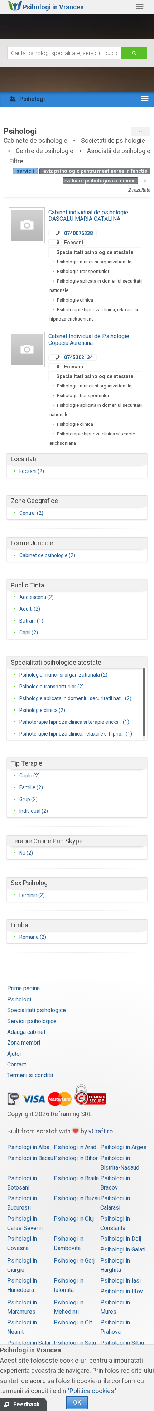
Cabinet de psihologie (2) (47, 555)
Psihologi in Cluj (74, 1218)
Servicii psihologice (32, 1021)
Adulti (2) (29, 609)
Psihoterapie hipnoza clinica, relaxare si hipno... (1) (75, 734)
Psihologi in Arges (123, 1147)
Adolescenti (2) (36, 597)
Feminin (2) (32, 895)
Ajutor (14, 1053)
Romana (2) (32, 937)
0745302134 (78, 357)
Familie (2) (31, 787)
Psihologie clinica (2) (42, 710)
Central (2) (31, 513)
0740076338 (78, 233)
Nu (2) (26, 853)
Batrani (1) (31, 621)
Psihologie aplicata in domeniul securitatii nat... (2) (75, 698)
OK (77, 1402)
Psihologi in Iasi (120, 1280)
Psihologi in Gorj (74, 1260)
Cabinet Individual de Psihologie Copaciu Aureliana (88, 339)
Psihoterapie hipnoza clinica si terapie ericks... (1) (74, 722)
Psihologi (19, 999)
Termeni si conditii (30, 1075)
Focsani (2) (31, 471)
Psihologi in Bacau (30, 1158)
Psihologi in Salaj (28, 1342)
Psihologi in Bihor (76, 1158)
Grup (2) (28, 799)
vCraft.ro (100, 1131)
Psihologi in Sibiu (122, 1342)
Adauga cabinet (26, 1032)
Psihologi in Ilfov (121, 1291)
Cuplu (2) (29, 775)
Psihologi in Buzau (77, 1198)
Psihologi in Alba (28, 1147)
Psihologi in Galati (122, 1249)
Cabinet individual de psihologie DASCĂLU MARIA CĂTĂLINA (88, 215)
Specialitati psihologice (36, 1010)
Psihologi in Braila (76, 1178)
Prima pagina (23, 988)
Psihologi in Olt (73, 1322)
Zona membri (23, 1042)
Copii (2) (28, 632)
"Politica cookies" (91, 1391)
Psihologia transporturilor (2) (51, 686)
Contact (16, 1064)
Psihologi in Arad (75, 1147)
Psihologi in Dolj (120, 1238)
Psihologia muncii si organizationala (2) (63, 675)
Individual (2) (33, 811)
